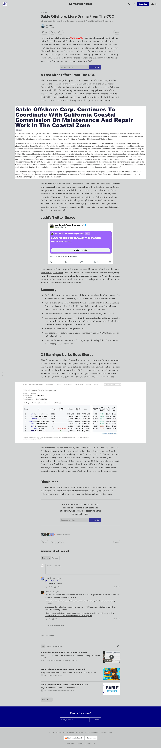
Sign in (154, 4)
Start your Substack (74, 738)
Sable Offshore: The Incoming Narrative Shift (63, 669)
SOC (76, 38)
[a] (111, 657)
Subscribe (143, 4)
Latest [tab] (49, 646)
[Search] (129, 4)
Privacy (90, 732)
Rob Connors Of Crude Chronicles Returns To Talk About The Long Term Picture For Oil (70, 656)
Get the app (91, 738)
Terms (96, 732)
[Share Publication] (134, 4)
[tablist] (50, 558)
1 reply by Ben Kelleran (56, 625)
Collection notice (106, 732)
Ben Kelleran (50, 25)
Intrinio (83, 732)
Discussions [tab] (57, 646)
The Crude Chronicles (69, 660)
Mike (47, 578)
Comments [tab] (46, 558)
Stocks (44, 12)
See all (45, 700)
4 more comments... (48, 635)
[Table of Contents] (2, 374)
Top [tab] (43, 646)
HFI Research (69, 690)
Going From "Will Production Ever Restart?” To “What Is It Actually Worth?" (69, 672)
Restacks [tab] (55, 558)
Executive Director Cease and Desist (75, 83)
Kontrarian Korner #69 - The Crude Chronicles (64, 652)
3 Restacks (66, 535)
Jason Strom (62, 279)
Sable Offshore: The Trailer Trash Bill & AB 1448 (65, 684)
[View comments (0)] (61, 663)
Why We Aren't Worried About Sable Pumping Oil (59, 688)
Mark (47, 592)
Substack (69, 743)
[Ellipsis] (119, 578)
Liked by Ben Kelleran (54, 581)
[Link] (37, 75)
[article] (80, 657)
